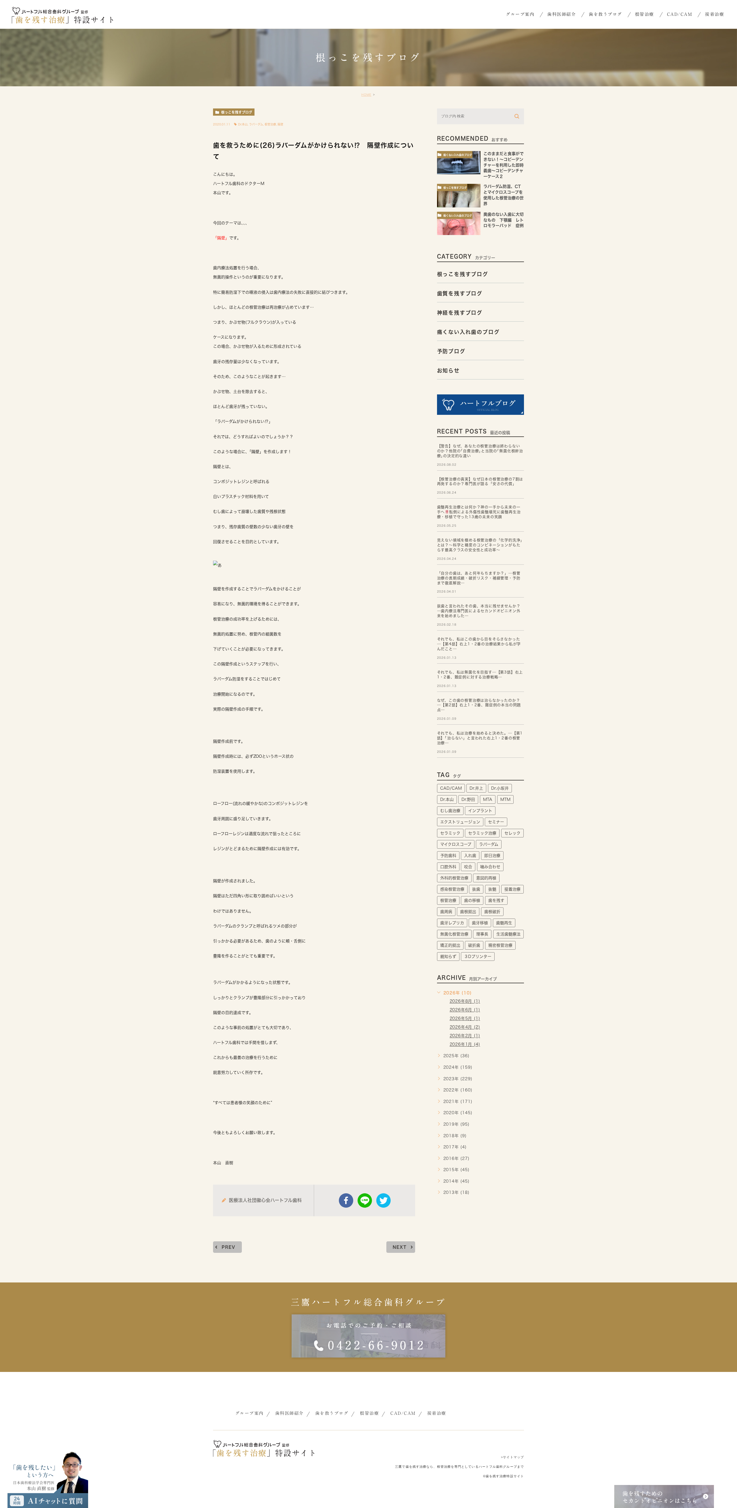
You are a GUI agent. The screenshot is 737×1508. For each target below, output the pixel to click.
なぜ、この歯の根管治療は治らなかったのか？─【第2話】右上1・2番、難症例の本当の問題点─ (479, 705)
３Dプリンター (477, 957)
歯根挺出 (468, 912)
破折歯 (474, 945)
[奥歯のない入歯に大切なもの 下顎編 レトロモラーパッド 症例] (458, 223)
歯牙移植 (480, 923)
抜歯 (476, 889)
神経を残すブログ (460, 312)
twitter (383, 1200)
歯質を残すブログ (460, 293)
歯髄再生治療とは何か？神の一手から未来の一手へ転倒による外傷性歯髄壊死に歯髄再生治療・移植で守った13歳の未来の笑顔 (479, 512)
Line (365, 1200)
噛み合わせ (490, 867)
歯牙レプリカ (452, 923)
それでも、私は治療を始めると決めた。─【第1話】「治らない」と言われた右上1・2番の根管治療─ (480, 738)
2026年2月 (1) (465, 1036)
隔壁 (280, 124)
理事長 (482, 934)
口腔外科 (448, 867)
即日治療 (492, 856)
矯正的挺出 (450, 945)
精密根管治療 (500, 945)
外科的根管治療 (454, 878)
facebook (346, 1200)
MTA (487, 799)
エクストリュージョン (460, 822)
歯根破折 (492, 912)
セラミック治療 (482, 833)
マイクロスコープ (455, 844)
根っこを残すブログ (236, 112)
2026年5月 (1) (465, 1019)
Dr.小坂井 (500, 788)
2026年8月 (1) (465, 1001)
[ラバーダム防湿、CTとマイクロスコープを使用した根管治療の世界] (458, 195)
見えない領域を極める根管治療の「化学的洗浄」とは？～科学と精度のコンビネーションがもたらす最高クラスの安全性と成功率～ (480, 545)
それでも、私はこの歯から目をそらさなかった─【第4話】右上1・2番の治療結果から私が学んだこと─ (479, 644)
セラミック (450, 833)
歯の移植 (472, 900)
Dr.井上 (476, 788)
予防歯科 (448, 856)
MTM (505, 799)
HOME (366, 94)
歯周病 (446, 912)
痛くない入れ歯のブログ (457, 155)
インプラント (480, 811)
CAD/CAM (451, 788)
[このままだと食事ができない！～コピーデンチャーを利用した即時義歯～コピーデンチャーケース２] (458, 163)
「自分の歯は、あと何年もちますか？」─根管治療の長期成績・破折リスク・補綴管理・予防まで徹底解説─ (479, 578)
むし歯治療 (450, 811)
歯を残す (496, 900)
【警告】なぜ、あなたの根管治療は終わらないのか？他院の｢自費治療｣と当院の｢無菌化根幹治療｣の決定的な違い (480, 451)
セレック (512, 833)
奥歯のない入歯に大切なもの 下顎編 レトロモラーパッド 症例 (505, 220)
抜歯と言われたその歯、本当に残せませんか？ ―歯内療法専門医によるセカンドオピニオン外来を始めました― (479, 611)
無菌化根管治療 (454, 934)
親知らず (448, 957)
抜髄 (492, 889)
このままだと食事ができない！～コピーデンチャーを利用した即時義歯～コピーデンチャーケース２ (503, 165)
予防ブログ (451, 351)
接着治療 (512, 889)
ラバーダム (256, 124)
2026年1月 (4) (465, 1045)
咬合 (468, 867)
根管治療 (270, 124)
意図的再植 (486, 878)
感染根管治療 (452, 889)
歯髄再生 (504, 923)
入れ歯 (470, 856)
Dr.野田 (468, 799)
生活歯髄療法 (508, 934)
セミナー (496, 822)
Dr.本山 (243, 124)
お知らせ (448, 370)
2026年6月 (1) (465, 1010)
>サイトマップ (512, 1457)
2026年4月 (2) (465, 1027)
